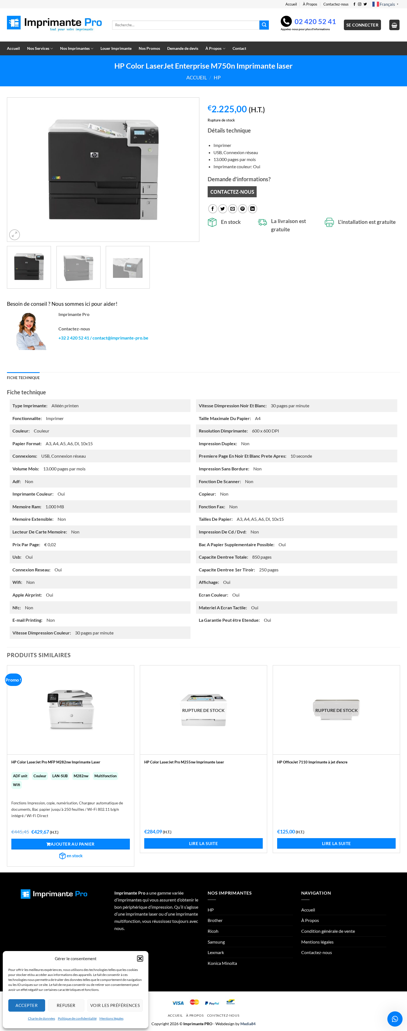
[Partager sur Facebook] (212, 208)
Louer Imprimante (116, 48)
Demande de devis (182, 48)
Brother (215, 920)
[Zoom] (14, 234)
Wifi (16, 785)
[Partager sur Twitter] (222, 208)
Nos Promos (149, 48)
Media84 (248, 1023)
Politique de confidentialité (77, 1018)
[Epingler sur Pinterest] (242, 208)
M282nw (81, 776)
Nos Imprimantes (75, 48)
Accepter (27, 1005)
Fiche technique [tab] (23, 377)
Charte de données (41, 1018)
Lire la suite (203, 843)
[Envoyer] (264, 25)
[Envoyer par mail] (232, 208)
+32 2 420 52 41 (73, 337)
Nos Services (38, 48)
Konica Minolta (222, 963)
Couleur (40, 776)
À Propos (310, 4)
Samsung (216, 941)
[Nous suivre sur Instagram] (359, 4)
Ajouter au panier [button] (73, 843)
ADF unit (20, 776)
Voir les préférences (115, 1005)
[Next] (188, 169)
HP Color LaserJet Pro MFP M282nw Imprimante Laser (55, 762)
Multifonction (105, 776)
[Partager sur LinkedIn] (252, 208)
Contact (239, 48)
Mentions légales (111, 1018)
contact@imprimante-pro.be (120, 337)
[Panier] (394, 25)
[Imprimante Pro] (55, 25)
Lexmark (216, 952)
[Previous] (18, 169)
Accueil (291, 4)
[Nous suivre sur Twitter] (365, 4)
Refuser (66, 1005)
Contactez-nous (336, 4)
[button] (140, 958)
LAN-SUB (60, 776)
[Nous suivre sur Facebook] (354, 4)
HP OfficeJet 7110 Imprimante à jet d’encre (312, 762)
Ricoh (213, 931)
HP (217, 77)
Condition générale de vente (328, 931)
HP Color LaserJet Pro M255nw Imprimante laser (184, 762)
